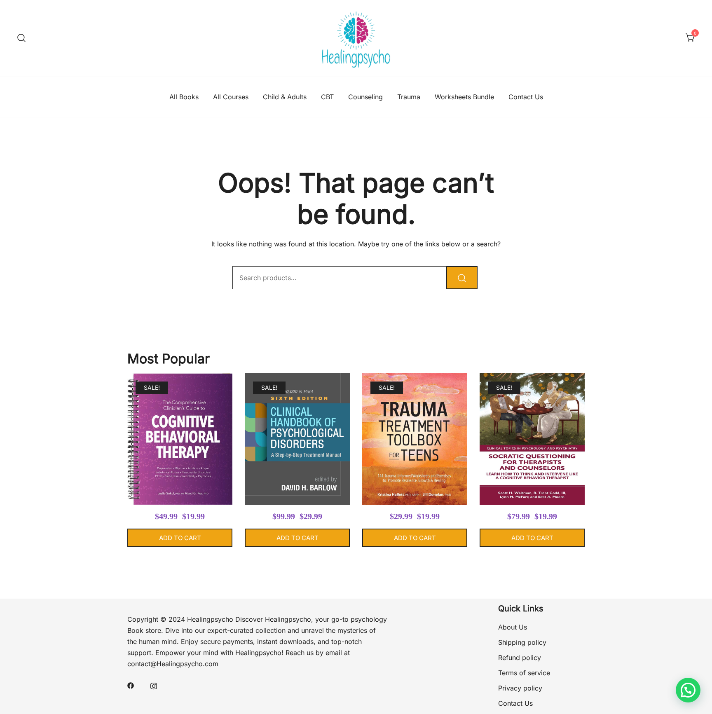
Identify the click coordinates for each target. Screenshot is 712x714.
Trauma (408, 97)
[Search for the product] (462, 277)
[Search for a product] (21, 38)
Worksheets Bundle (464, 97)
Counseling (365, 97)
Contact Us (525, 97)
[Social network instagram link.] (153, 685)
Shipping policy (522, 642)
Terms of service (524, 673)
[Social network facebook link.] (130, 685)
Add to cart (180, 538)
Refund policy (519, 657)
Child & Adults (285, 97)
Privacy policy (520, 688)
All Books (184, 97)
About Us (512, 627)
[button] (688, 690)
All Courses (230, 97)
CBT (327, 97)
